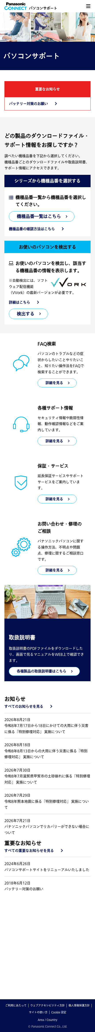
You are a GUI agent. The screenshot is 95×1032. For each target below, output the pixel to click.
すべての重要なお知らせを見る (29, 850)
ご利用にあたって (16, 1005)
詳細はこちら (19, 302)
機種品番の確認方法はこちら (32, 229)
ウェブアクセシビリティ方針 (47, 1005)
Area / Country (47, 1019)
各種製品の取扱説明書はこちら (41, 671)
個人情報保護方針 (79, 1005)
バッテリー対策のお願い (28, 103)
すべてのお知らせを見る (23, 706)
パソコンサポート (43, 8)
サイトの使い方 (38, 1012)
